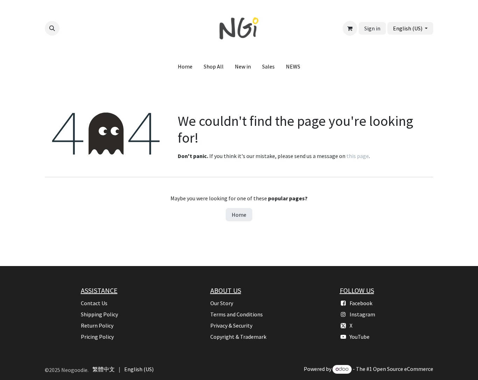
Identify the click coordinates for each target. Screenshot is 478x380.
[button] (52, 28)
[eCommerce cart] (350, 28)
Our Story (221, 303)
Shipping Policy (99, 314)
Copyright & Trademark (238, 336)
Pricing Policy (97, 336)
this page (357, 155)
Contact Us (94, 303)
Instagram (362, 314)
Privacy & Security (231, 325)
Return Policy (97, 325)
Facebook (361, 303)
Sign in (372, 28)
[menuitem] (185, 66)
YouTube (360, 336)
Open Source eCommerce (403, 368)
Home (239, 214)
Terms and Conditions (236, 314)
